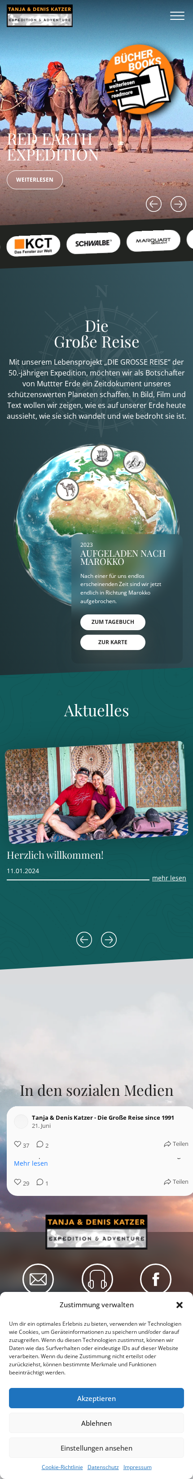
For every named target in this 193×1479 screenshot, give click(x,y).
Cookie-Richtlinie (62, 1467)
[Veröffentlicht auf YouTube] (173, 1121)
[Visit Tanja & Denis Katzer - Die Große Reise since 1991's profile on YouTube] (23, 1121)
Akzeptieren (96, 1398)
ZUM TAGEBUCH (113, 622)
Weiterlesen (34, 179)
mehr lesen (169, 878)
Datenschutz (103, 1467)
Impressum (137, 1467)
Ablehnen (96, 1423)
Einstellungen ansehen (96, 1447)
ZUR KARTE (112, 642)
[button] (179, 1305)
